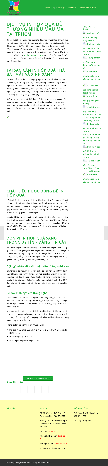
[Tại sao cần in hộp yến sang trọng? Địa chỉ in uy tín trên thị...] (2, 233)
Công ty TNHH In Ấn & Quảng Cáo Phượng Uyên (33, 463)
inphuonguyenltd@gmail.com (52, 448)
